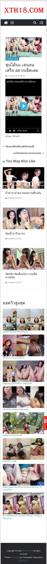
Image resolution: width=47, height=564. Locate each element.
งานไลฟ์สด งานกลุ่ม (12, 59)
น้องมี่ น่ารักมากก (15, 233)
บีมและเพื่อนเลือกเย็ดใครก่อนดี (20, 146)
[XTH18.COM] (6, 23)
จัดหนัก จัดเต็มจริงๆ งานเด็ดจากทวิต (21, 275)
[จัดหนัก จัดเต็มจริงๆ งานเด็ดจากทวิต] (23, 249)
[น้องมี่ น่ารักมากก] (23, 209)
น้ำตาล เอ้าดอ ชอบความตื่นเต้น (23, 193)
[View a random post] (41, 23)
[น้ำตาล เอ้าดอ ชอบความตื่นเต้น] (23, 169)
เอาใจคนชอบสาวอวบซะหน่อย (27, 153)
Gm (24, 76)
